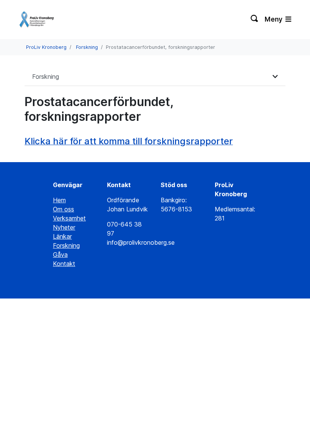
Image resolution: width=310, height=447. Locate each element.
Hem (59, 200)
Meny (274, 19)
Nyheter (64, 227)
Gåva (60, 254)
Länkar (62, 236)
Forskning (87, 47)
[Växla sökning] (255, 19)
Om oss (63, 209)
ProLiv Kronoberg (46, 47)
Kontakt (64, 263)
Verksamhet (69, 218)
